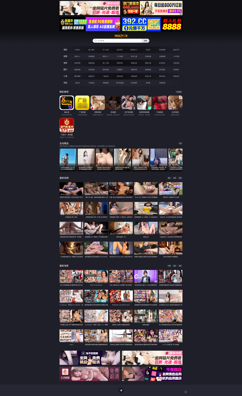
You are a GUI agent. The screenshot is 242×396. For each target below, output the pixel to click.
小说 (65, 76)
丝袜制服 (148, 56)
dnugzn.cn (121, 36)
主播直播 (162, 56)
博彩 (65, 49)
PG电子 (77, 50)
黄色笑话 (162, 76)
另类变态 (176, 63)
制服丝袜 (134, 63)
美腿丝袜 (134, 70)
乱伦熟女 (162, 63)
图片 (65, 69)
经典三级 (148, 63)
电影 (65, 63)
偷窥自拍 (77, 70)
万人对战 (106, 50)
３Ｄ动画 (120, 56)
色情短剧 (162, 83)
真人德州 (91, 50)
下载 (180, 143)
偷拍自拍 (91, 63)
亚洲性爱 (77, 63)
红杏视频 (134, 83)
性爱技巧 (176, 76)
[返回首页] (185, 392)
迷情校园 (134, 76)
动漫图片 (120, 70)
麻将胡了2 (133, 50)
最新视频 (64, 177)
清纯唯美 (148, 70)
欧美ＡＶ (106, 56)
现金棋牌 (162, 50)
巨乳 (174, 178)
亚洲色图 (91, 70)
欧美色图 (106, 70)
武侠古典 (120, 76)
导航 (65, 82)
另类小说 (148, 76)
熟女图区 (162, 70)
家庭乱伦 (91, 76)
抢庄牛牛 (176, 50)
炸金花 (148, 50)
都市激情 (77, 76)
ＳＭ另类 (176, 56)
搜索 (145, 41)
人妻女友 (106, 76)
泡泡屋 (148, 83)
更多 (180, 178)
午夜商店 (91, 83)
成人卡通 (106, 63)
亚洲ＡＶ (77, 56)
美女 (169, 178)
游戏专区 (120, 50)
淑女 (174, 266)
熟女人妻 (134, 56)
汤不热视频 (120, 83)
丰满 (169, 266)
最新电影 (64, 265)
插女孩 (77, 83)
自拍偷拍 (91, 56)
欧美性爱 (120, 63)
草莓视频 (106, 83)
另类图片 (176, 70)
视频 (65, 56)
